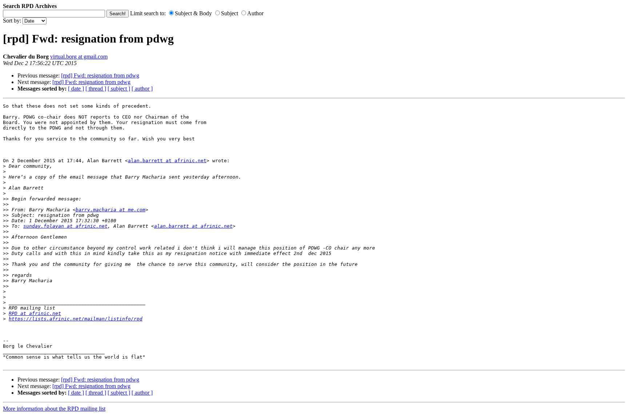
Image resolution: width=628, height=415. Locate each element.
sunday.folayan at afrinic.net (65, 226)
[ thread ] (95, 88)
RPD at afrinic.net (35, 313)
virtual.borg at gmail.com (79, 56)
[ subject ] (119, 88)
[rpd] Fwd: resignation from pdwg (100, 75)
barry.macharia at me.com (110, 209)
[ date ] (76, 88)
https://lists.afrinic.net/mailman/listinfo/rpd (75, 319)
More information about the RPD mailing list (54, 409)
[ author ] (142, 88)
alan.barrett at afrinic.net (167, 160)
